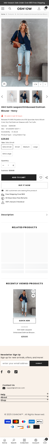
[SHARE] (46, 178)
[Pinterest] (8, 371)
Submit (39, 363)
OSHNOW (12, 126)
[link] (41, 177)
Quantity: (5, 161)
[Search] (9, 8)
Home (3, 14)
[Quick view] (33, 295)
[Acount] (39, 8)
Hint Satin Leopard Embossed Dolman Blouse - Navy (24, 331)
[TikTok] (16, 371)
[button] (40, 84)
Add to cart (19, 177)
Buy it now (24, 185)
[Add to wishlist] (33, 291)
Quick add (24, 320)
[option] (24, 53)
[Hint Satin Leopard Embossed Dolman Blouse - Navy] (24, 303)
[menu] (2, 8)
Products (11, 14)
